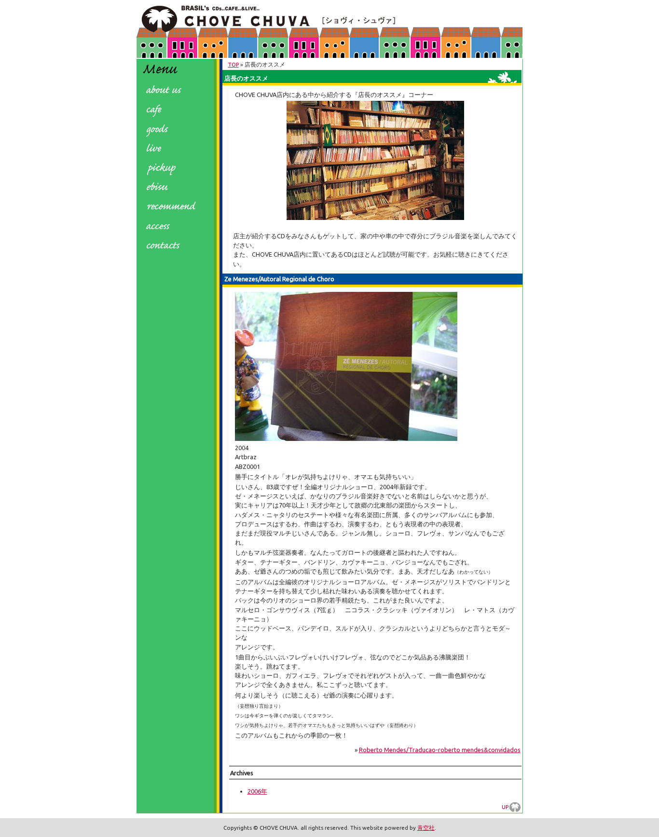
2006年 (257, 791)
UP (505, 807)
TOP (233, 64)
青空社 (426, 827)
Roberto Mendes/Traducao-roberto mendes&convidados (440, 749)
